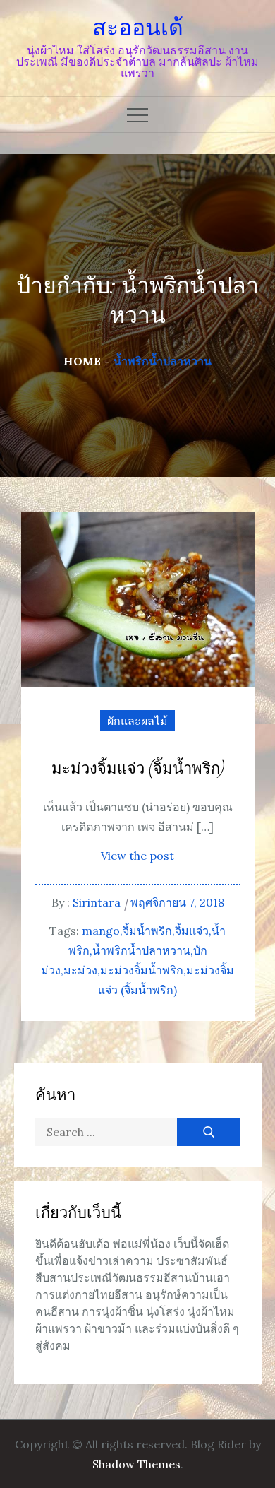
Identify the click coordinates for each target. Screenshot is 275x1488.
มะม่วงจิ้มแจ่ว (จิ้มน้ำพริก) (137, 769)
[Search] (208, 1132)
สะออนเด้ (137, 27)
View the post (137, 856)
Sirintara (97, 902)
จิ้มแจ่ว (192, 930)
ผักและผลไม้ (137, 721)
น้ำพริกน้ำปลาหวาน (141, 950)
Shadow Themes (136, 1464)
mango (101, 930)
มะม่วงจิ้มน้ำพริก (141, 970)
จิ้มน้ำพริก (147, 930)
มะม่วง (80, 970)
